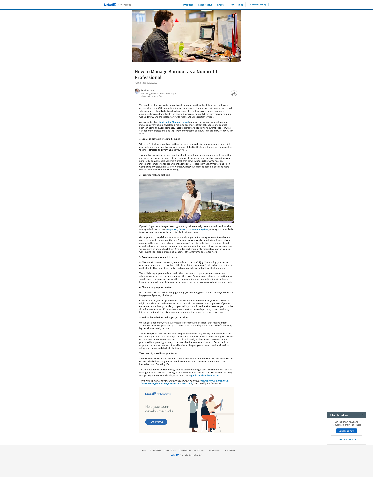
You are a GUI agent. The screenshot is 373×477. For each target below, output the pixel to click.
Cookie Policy (155, 450)
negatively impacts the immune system (187, 229)
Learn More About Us (346, 439)
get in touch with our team (205, 375)
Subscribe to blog (258, 4)
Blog (240, 4)
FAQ (232, 4)
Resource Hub (205, 4)
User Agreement (214, 450)
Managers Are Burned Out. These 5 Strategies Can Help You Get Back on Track (184, 382)
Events (220, 4)
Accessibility (230, 450)
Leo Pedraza (147, 90)
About (144, 450)
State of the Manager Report (174, 121)
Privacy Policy (170, 450)
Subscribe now (346, 430)
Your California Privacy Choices (191, 450)
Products (188, 4)
